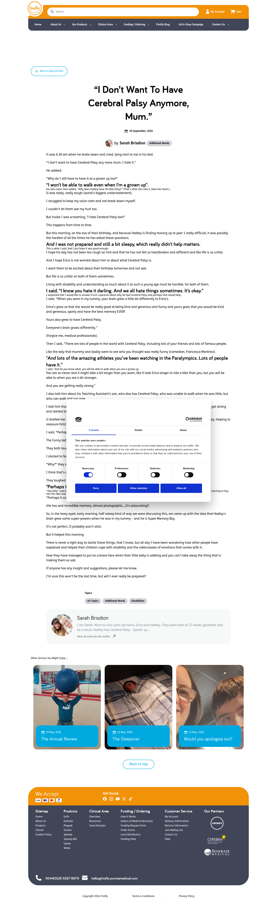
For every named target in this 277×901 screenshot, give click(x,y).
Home (38, 24)
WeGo (67, 848)
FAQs (167, 839)
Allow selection (138, 488)
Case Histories (97, 825)
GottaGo (68, 821)
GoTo (66, 817)
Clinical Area (105, 24)
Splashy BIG (70, 839)
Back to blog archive (51, 71)
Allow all (181, 488)
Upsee (67, 843)
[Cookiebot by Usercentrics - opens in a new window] (188, 419)
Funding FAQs (128, 839)
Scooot (67, 830)
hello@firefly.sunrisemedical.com (115, 878)
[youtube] (118, 800)
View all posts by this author (93, 636)
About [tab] (183, 430)
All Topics (93, 601)
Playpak (68, 825)
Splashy (68, 834)
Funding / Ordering (134, 24)
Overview (94, 817)
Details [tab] (139, 430)
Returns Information (176, 825)
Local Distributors (131, 834)
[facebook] (105, 800)
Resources (95, 821)
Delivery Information (177, 821)
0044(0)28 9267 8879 (62, 878)
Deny (96, 488)
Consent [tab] (94, 430)
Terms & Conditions (143, 896)
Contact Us (218, 24)
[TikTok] (130, 800)
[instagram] (111, 800)
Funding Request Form (133, 825)
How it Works (128, 817)
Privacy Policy (187, 896)
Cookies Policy (43, 834)
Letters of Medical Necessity (137, 821)
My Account (217, 12)
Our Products (79, 24)
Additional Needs (159, 143)
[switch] (121, 474)
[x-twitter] (124, 800)
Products (40, 825)
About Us (55, 24)
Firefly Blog (163, 24)
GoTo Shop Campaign (191, 24)
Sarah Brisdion (132, 143)
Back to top (139, 764)
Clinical (39, 830)
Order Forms (128, 830)
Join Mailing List (174, 830)
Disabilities (137, 601)
